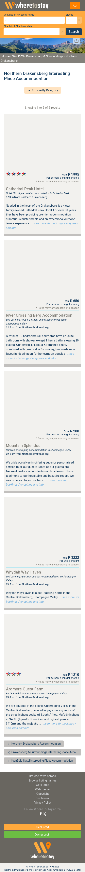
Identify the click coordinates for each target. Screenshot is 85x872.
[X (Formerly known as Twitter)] (44, 813)
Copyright (42, 794)
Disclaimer (42, 798)
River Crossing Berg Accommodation (39, 315)
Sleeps (69, 14)
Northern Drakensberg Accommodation (36, 743)
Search (73, 32)
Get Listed (42, 785)
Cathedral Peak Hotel (25, 189)
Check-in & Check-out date (18, 26)
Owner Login (42, 834)
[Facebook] (41, 813)
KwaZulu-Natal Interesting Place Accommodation (42, 760)
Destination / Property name (19, 14)
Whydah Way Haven (23, 572)
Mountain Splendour (24, 445)
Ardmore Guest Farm (24, 689)
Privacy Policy (42, 802)
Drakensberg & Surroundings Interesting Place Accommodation (46, 752)
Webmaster (42, 789)
